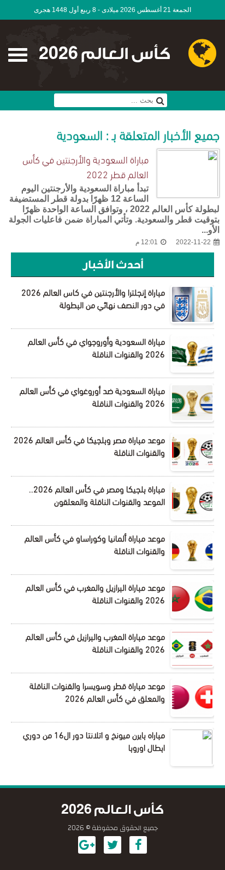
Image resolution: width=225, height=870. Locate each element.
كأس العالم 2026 (104, 54)
